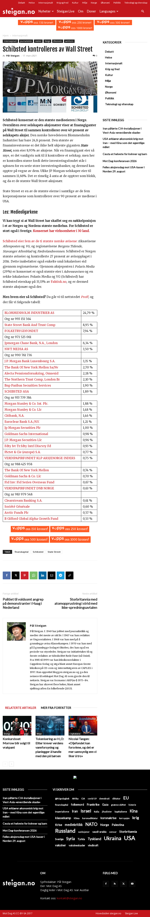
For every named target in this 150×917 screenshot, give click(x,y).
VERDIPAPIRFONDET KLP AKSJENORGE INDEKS (39, 458)
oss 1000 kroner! (81, 28)
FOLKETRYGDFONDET (21, 331)
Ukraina (112, 838)
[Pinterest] (25, 575)
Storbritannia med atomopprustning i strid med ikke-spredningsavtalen (75, 603)
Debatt (21, 2)
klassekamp (63, 818)
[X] (16, 575)
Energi (7, 733)
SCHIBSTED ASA (16, 391)
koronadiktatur (90, 818)
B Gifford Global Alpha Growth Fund (31, 519)
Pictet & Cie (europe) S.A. (22, 452)
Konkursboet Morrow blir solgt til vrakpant (16, 743)
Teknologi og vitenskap (135, 2)
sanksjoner (84, 832)
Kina (134, 811)
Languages (107, 11)
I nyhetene (75, 733)
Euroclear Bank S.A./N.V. (21, 422)
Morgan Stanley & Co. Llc (23, 409)
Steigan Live (65, 11)
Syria (70, 839)
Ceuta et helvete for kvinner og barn (125, 154)
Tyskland (94, 839)
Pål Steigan (13, 55)
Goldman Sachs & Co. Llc (22, 476)
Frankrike (93, 804)
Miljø (84, 2)
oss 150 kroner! (43, 22)
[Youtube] (132, 884)
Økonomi (105, 2)
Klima (76, 818)
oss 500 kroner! (119, 22)
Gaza (105, 804)
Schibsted (38, 551)
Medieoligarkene (24, 212)
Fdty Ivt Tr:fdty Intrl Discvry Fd (27, 446)
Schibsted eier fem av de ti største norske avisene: (40, 241)
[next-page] (11, 764)
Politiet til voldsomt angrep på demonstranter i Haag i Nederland (23, 603)
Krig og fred (62, 2)
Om (80, 11)
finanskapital (22, 551)
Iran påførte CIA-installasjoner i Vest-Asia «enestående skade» (122, 130)
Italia (96, 811)
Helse (32, 2)
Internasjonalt (45, 2)
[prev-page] (5, 764)
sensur (113, 832)
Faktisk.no (58, 282)
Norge (94, 2)
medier (38, 41)
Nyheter (44, 11)
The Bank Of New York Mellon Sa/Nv (31, 367)
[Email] (51, 575)
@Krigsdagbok (62, 798)
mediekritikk (74, 824)
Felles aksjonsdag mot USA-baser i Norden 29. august (124, 169)
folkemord (77, 804)
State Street (54, 551)
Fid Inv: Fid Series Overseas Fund (29, 482)
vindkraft (93, 845)
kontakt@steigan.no (69, 898)
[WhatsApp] (34, 575)
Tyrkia (81, 839)
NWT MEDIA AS (16, 349)
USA (129, 838)
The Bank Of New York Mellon (26, 470)
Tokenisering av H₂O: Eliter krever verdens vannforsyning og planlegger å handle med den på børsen (50, 747)
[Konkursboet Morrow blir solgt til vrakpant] (17, 726)
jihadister (107, 811)
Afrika (75, 798)
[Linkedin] (42, 575)
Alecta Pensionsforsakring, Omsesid (31, 373)
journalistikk (26, 41)
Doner (91, 11)
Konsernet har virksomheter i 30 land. (61, 231)
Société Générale (17, 506)
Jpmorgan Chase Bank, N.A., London (31, 343)
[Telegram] (60, 575)
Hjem (6, 35)
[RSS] (115, 884)
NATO (91, 824)
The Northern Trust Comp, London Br (32, 379)
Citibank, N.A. (14, 416)
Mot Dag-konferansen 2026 (120, 161)
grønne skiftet (118, 804)
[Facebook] (7, 575)
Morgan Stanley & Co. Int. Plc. (26, 403)
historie (132, 804)
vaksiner (60, 845)
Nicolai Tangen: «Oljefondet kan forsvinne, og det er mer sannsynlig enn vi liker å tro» (82, 747)
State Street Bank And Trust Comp (29, 325)
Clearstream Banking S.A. (23, 500)
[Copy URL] (69, 575)
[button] (142, 11)
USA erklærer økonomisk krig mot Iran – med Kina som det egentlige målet (124, 143)
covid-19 (92, 798)
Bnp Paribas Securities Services (27, 385)
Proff (84, 297)
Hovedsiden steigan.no (108, 913)
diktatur (116, 798)
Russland (65, 831)
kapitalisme (121, 811)
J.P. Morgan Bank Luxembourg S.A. (29, 361)
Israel (86, 811)
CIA (83, 798)
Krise (58, 824)
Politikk (117, 2)
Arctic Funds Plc (16, 512)
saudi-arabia (99, 831)
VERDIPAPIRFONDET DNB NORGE (29, 488)
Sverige (59, 839)
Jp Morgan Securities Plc (22, 428)
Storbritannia (128, 831)
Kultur (75, 2)
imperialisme (62, 811)
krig (135, 818)
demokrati (104, 798)
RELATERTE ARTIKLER (20, 707)
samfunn (69, 41)
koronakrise (108, 818)
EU (126, 798)
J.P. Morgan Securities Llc (23, 440)
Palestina (118, 824)
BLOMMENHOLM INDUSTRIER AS (29, 313)
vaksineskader (77, 845)
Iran (75, 811)
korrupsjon (124, 818)
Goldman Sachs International (26, 434)
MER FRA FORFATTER (56, 707)
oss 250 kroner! (81, 22)
